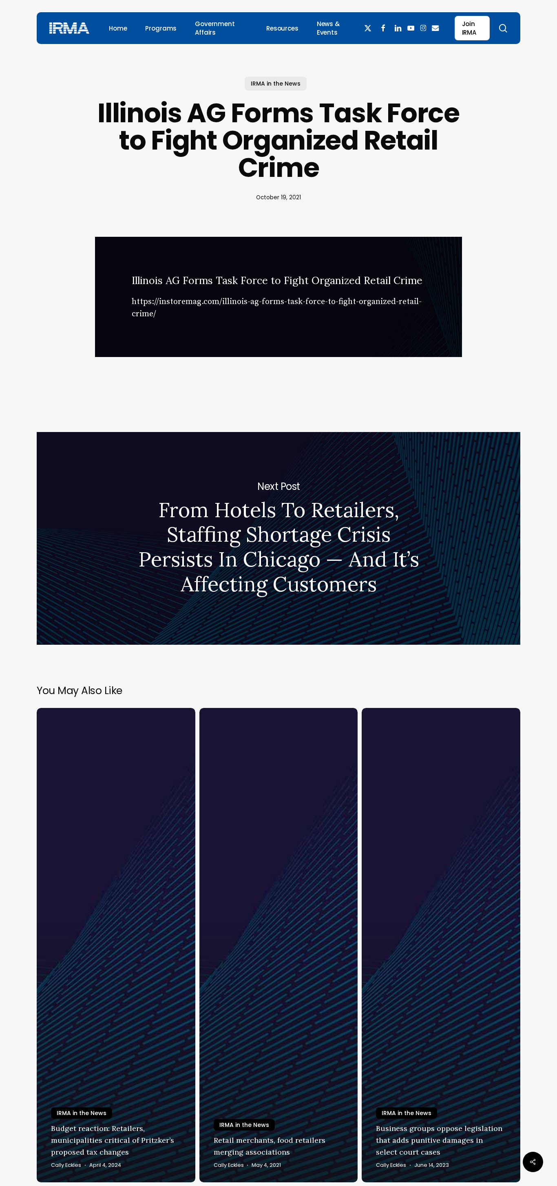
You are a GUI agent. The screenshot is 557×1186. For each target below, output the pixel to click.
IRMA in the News (276, 83)
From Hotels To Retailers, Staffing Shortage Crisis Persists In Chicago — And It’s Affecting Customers (278, 538)
